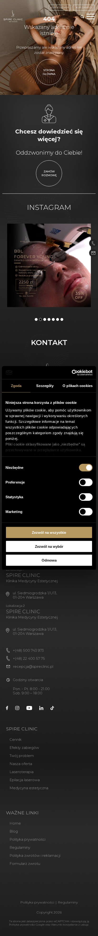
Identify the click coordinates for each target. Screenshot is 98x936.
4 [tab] (49, 319)
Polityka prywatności (27, 839)
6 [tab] (57, 319)
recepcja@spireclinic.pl (33, 666)
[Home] (13, 16)
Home (15, 823)
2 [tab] (40, 319)
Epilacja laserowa (25, 780)
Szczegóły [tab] (45, 386)
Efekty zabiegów (24, 747)
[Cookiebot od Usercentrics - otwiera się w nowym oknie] (72, 372)
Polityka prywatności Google (26, 924)
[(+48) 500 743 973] (93, 243)
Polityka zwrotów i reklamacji (35, 855)
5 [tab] (53, 319)
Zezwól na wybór (49, 546)
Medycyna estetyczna (29, 788)
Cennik (16, 739)
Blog (14, 831)
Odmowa (49, 560)
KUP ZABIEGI (84, 7)
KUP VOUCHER (59, 7)
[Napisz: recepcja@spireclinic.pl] (93, 253)
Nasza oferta (21, 763)
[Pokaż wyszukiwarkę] (82, 17)
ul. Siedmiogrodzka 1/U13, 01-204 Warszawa (35, 595)
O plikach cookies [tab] (78, 386)
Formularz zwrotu (25, 863)
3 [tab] (44, 319)
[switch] (86, 482)
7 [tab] (61, 319)
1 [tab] (36, 319)
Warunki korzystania (64, 924)
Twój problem (22, 755)
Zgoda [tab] (16, 386)
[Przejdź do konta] (7, 707)
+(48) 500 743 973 (28, 650)
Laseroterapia (22, 772)
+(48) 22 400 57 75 (29, 658)
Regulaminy (20, 847)
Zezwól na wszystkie (49, 532)
